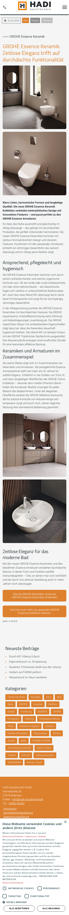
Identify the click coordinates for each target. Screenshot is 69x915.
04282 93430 (16, 803)
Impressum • (32, 836)
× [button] (65, 822)
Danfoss (52, 704)
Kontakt (42, 836)
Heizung (29, 718)
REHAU (56, 733)
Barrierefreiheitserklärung (18, 812)
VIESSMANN (14, 762)
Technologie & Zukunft (19, 747)
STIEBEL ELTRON (41, 740)
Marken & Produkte (18, 733)
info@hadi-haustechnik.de (27, 799)
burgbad (37, 704)
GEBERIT (42, 711)
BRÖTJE (23, 704)
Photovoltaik (40, 733)
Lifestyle (47, 20)
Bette (10, 704)
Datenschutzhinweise (13, 882)
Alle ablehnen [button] (51, 908)
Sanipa (11, 740)
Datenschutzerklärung (16, 816)
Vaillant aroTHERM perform (25, 672)
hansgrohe (13, 718)
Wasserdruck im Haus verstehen (28, 677)
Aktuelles (35, 697)
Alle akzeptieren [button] (19, 908)
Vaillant (12, 755)
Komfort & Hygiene (29, 726)
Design (35, 20)
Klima (11, 726)
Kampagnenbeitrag (50, 718)
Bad (25, 20)
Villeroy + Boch (34, 762)
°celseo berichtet (16, 697)
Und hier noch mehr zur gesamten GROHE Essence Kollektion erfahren (34, 611)
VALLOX (26, 755)
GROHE (57, 711)
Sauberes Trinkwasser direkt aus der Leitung (35, 667)
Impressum (10, 808)
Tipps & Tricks (44, 747)
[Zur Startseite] (34, 7)
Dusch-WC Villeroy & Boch (24, 656)
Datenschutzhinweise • (14, 836)
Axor (48, 697)
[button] (65, 7)
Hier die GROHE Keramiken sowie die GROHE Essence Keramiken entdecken (34, 596)
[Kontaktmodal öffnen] (5, 7)
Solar (23, 740)
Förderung (26, 711)
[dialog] (34, 866)
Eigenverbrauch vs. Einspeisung (27, 661)
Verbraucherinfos (45, 755)
